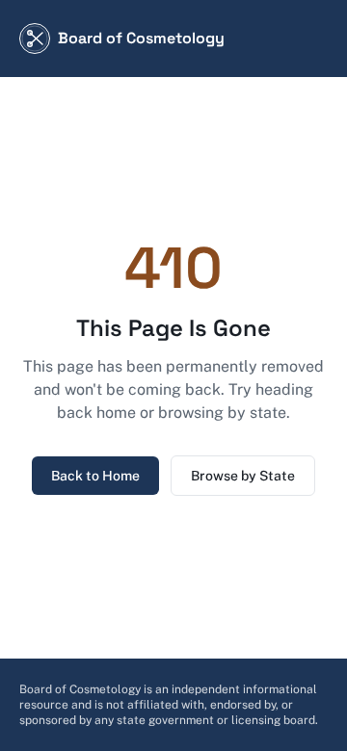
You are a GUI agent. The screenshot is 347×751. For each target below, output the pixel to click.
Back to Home (95, 475)
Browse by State (243, 475)
